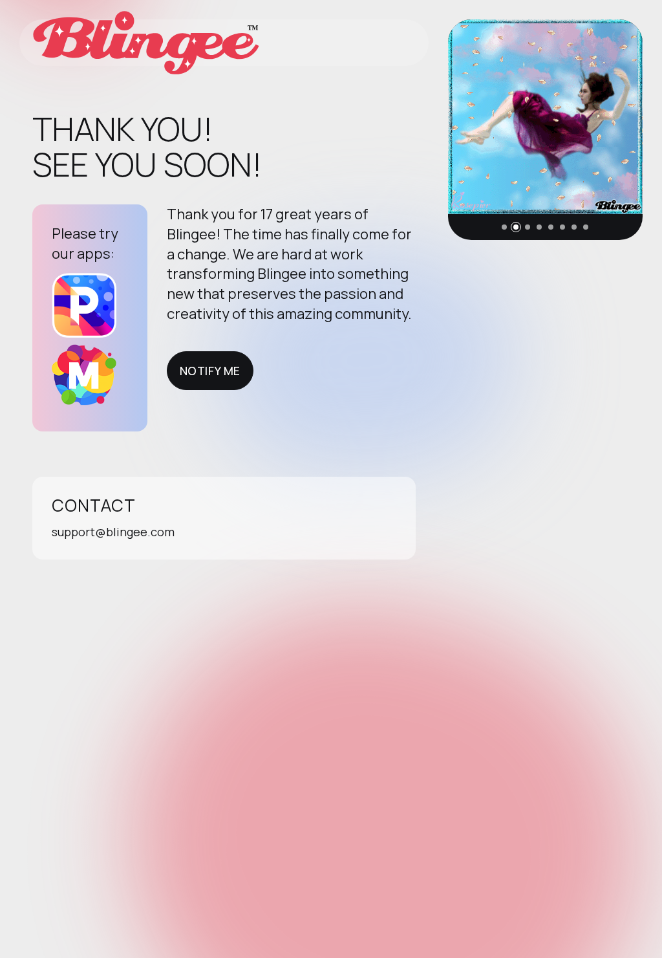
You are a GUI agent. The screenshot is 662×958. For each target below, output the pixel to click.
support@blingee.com (113, 531)
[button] (504, 227)
